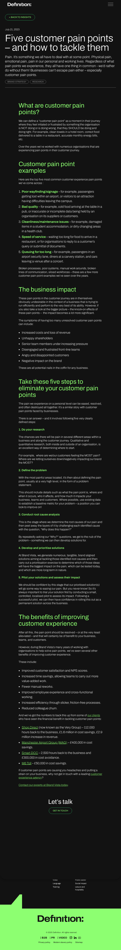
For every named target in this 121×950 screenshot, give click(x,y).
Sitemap (79, 942)
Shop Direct (30, 727)
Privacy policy (44, 942)
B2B (44, 937)
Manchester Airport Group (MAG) (44, 742)
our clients (93, 715)
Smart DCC (30, 753)
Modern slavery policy (62, 942)
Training (56, 887)
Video (55, 880)
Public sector (80, 880)
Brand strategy (16, 82)
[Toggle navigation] (110, 4)
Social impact (80, 883)
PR (53, 937)
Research (38, 82)
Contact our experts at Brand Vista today (43, 785)
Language (57, 883)
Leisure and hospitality (80, 888)
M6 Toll (26, 763)
